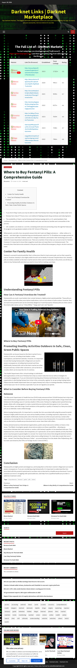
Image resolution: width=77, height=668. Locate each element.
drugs (44, 608)
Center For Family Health (15, 194)
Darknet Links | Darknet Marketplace (38, 14)
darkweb (29, 608)
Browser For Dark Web (62, 507)
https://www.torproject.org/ (21, 54)
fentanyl (20, 479)
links (56, 611)
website (44, 618)
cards (36, 604)
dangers (13, 608)
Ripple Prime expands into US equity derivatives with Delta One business (28, 596)
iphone (50, 611)
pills (29, 479)
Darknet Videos (73, 32)
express (66, 608)
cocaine (43, 604)
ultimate (25, 618)
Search (6, 528)
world (6, 622)
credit (7, 608)
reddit (58, 615)
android (23, 604)
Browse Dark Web (38, 507)
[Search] (68, 32)
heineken (22, 611)
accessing (15, 604)
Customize (12, 661)
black (30, 604)
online (51, 615)
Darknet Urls (64, 662)
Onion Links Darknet (40, 666)
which (67, 618)
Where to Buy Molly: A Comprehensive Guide (58, 484)
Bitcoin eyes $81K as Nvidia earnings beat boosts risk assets (24, 581)
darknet (21, 608)
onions (44, 615)
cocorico (51, 604)
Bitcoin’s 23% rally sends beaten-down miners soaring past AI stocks (27, 589)
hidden (29, 611)
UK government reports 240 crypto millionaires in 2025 (22, 592)
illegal (36, 611)
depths (37, 608)
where (33, 479)
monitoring (22, 615)
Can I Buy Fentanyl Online (12, 556)
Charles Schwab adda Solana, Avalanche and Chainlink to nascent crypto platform (32, 585)
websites (53, 618)
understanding (34, 618)
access (7, 604)
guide (25, 479)
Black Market (15, 507)
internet (43, 611)
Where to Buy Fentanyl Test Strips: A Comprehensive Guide (16, 485)
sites (13, 618)
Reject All (24, 661)
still (18, 618)
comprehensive (12, 479)
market (63, 611)
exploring (58, 608)
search (7, 618)
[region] (24, 654)
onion (38, 615)
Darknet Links (53, 662)
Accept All (37, 661)
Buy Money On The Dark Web (13, 553)
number (31, 615)
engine (50, 608)
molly (14, 615)
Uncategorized (7, 167)
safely (64, 615)
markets (7, 615)
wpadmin (7, 181)
